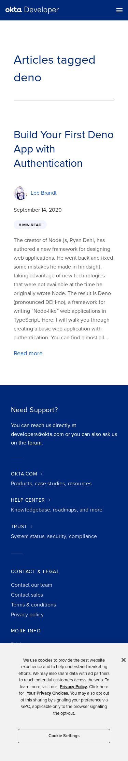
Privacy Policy (73, 687)
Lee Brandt (44, 193)
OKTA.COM (24, 474)
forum (35, 442)
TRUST (19, 527)
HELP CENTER (28, 500)
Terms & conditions (33, 604)
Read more (28, 353)
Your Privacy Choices (47, 693)
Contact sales (27, 595)
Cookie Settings (64, 736)
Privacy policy (27, 614)
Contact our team (31, 585)
